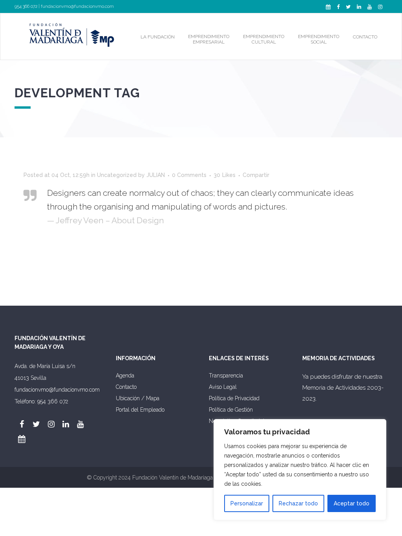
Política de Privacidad (234, 398)
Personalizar (246, 503)
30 (225, 175)
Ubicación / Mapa (137, 398)
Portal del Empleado (140, 410)
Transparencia (226, 375)
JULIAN (155, 175)
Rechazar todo (298, 503)
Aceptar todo (351, 503)
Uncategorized (117, 175)
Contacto (126, 387)
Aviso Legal (223, 387)
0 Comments (189, 175)
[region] (300, 469)
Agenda (125, 375)
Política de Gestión (231, 410)
